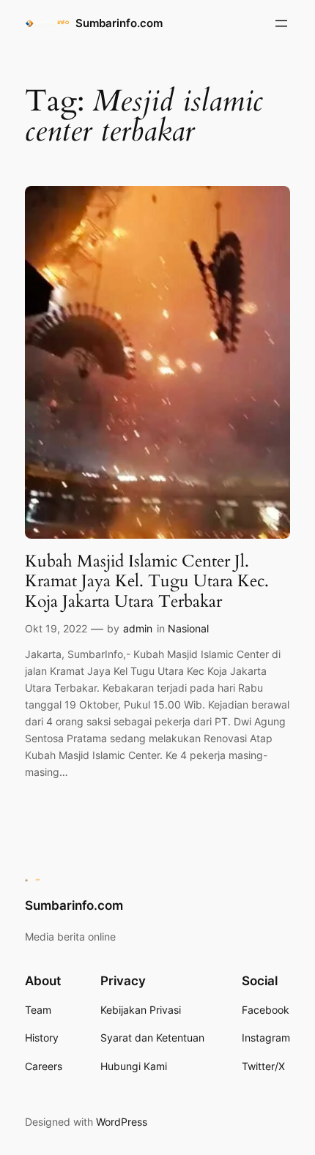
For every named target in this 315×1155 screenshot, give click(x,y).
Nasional (188, 628)
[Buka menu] (281, 23)
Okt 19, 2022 (56, 628)
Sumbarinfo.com (119, 23)
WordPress (121, 1121)
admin (137, 628)
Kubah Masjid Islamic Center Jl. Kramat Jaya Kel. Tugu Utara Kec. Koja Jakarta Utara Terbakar (147, 581)
